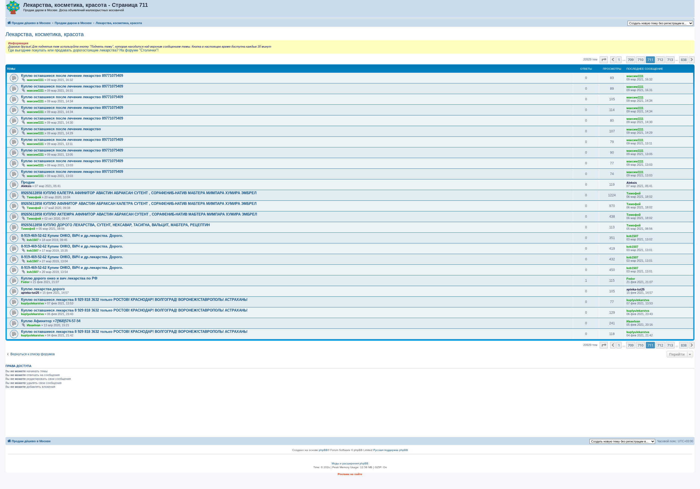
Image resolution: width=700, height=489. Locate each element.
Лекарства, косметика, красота (44, 34)
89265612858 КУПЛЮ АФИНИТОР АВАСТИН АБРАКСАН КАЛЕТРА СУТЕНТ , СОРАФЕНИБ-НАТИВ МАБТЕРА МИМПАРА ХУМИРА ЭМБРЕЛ (138, 204)
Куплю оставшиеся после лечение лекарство (61, 129)
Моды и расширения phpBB (350, 463)
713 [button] (670, 59)
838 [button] (684, 59)
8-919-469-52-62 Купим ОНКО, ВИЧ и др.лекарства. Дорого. (72, 236)
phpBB (323, 450)
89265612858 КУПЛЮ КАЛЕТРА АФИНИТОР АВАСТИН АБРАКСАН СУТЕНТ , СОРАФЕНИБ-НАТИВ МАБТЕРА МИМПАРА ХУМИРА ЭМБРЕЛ (138, 193)
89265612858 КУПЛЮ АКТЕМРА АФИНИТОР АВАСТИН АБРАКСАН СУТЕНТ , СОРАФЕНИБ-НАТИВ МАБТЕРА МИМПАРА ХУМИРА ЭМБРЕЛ (139, 214)
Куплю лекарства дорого (43, 289)
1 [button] (619, 59)
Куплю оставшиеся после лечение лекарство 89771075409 (72, 76)
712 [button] (660, 59)
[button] (604, 59)
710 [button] (640, 59)
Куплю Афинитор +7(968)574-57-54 (50, 321)
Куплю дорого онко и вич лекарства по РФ (59, 278)
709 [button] (631, 59)
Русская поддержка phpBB (390, 450)
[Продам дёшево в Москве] (14, 8)
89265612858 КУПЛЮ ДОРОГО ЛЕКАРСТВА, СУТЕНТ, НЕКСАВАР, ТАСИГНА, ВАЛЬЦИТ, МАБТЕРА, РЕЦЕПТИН (115, 225)
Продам (28, 182)
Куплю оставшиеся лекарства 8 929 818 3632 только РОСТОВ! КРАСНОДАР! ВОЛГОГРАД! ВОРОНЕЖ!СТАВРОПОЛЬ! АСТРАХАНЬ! (134, 300)
